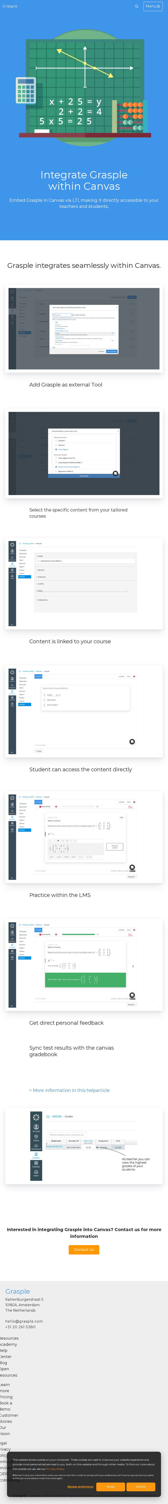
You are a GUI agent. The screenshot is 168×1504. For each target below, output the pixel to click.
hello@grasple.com (24, 1321)
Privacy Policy (55, 1469)
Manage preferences (80, 1486)
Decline (140, 1486)
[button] (137, 6)
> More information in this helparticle (69, 1090)
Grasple (10, 6)
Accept (111, 1486)
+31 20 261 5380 (20, 1327)
